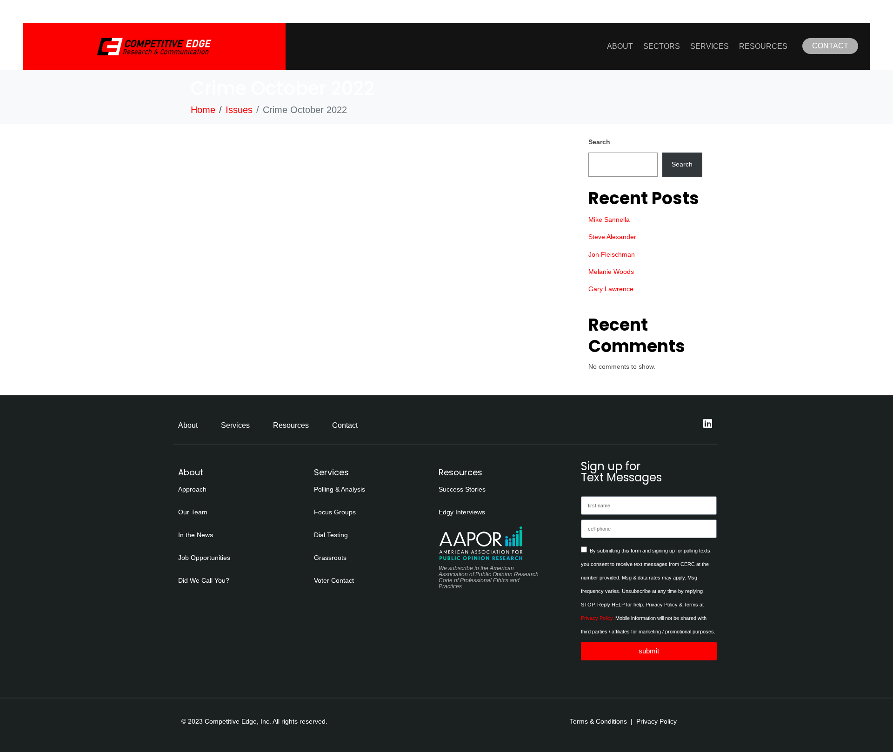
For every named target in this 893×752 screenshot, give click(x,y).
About (620, 46)
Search (599, 142)
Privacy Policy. (597, 618)
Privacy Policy (656, 721)
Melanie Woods (611, 271)
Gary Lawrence (610, 289)
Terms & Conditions (598, 721)
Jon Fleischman (611, 254)
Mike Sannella (609, 219)
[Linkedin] (708, 424)
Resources (763, 46)
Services (709, 46)
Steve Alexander (612, 236)
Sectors (661, 46)
